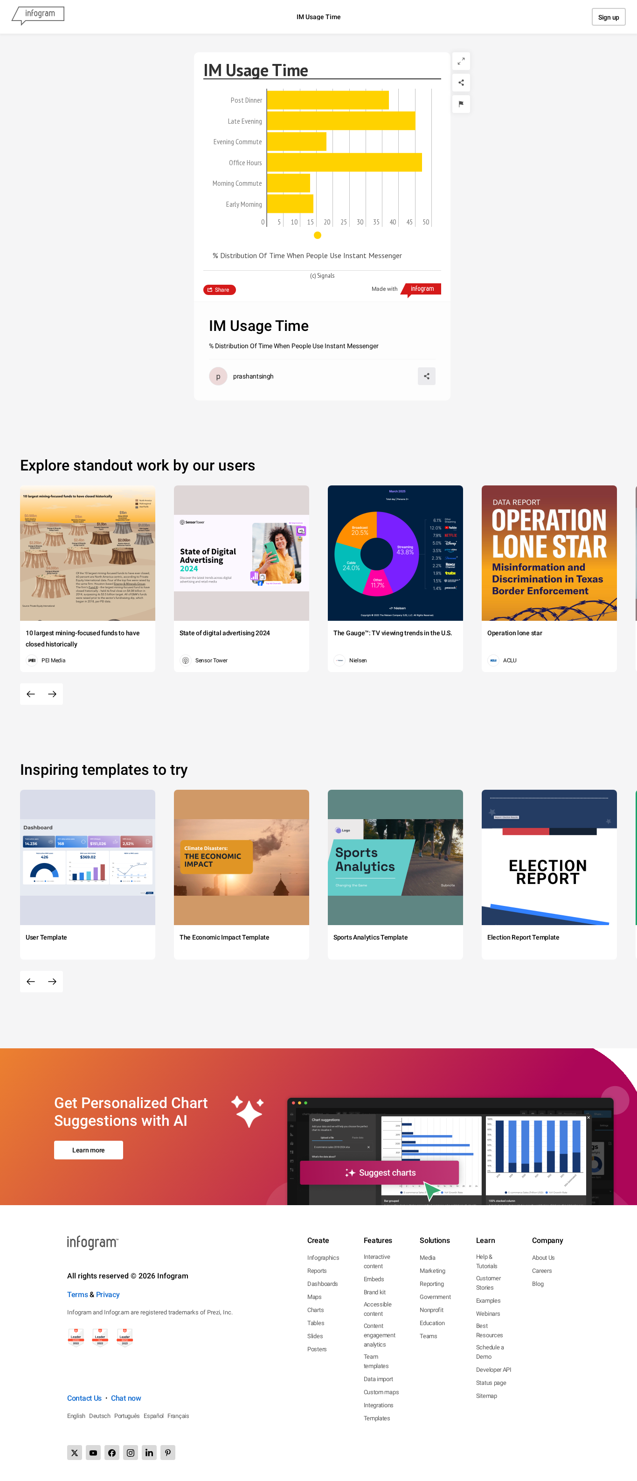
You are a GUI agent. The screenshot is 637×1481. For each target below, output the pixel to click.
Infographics (323, 1257)
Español (154, 1415)
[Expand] (461, 61)
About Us (543, 1257)
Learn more (88, 1150)
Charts (315, 1309)
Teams (428, 1336)
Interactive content (377, 1261)
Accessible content (378, 1309)
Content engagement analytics (379, 1335)
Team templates (376, 1361)
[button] (322, 235)
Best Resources (489, 1330)
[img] (328, 100)
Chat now (126, 1398)
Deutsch (100, 1415)
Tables (315, 1323)
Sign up (608, 17)
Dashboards (322, 1283)
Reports (317, 1270)
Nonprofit (431, 1309)
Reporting (431, 1283)
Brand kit (375, 1292)
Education (432, 1323)
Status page (491, 1382)
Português (127, 1415)
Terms (77, 1294)
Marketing (432, 1270)
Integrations (379, 1405)
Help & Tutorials (487, 1261)
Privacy (108, 1294)
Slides (315, 1336)
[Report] (461, 104)
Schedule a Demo (490, 1352)
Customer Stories (488, 1283)
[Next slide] (52, 694)
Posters (317, 1349)
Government (435, 1296)
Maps (314, 1296)
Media (428, 1257)
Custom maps (381, 1392)
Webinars (488, 1313)
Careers (542, 1270)
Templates (377, 1418)
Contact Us (84, 1398)
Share (222, 290)
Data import (378, 1379)
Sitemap (486, 1395)
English (76, 1415)
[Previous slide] (31, 694)
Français (178, 1415)
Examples (488, 1300)
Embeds (374, 1279)
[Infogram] (37, 17)
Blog (537, 1283)
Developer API (494, 1369)
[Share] (461, 82)
